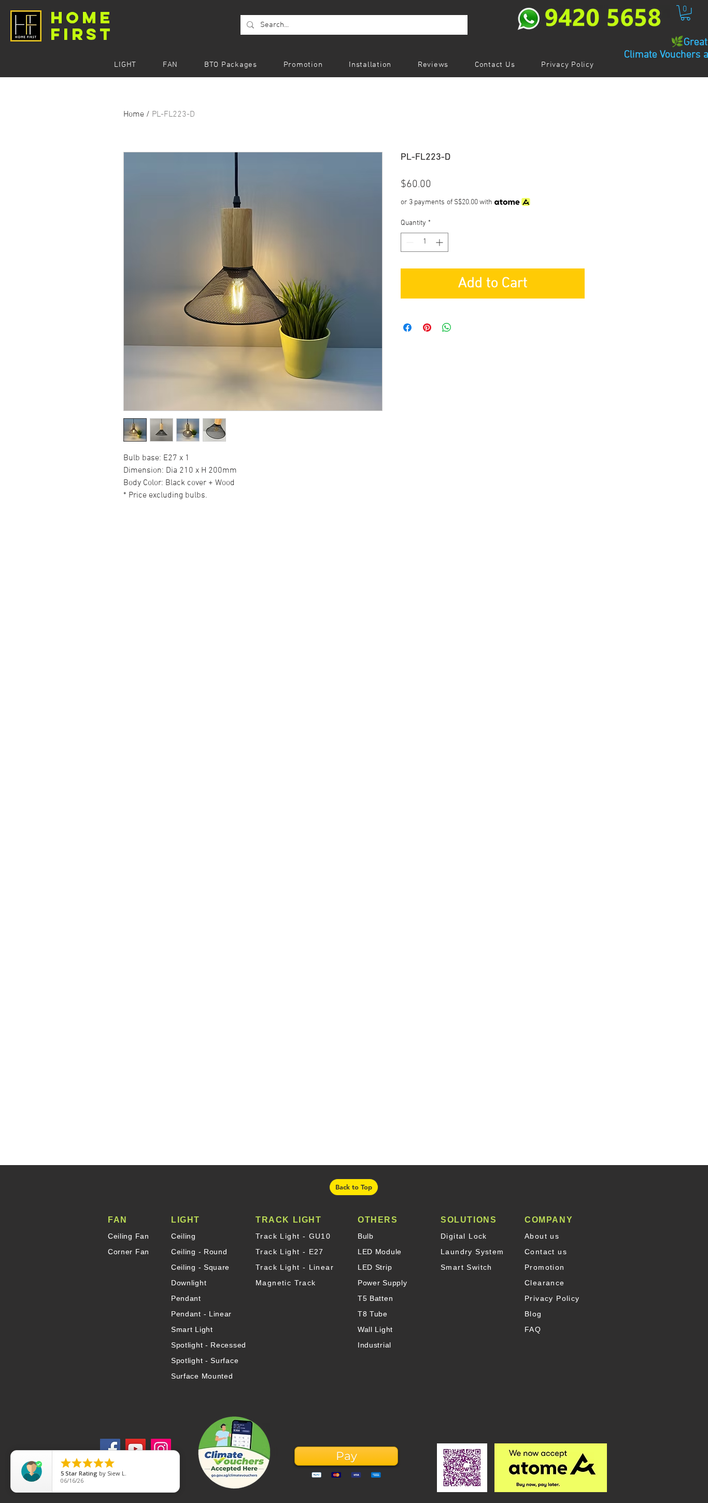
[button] (685, 12)
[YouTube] (135, 1449)
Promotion (545, 1267)
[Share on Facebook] (407, 327)
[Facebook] (110, 1449)
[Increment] (440, 242)
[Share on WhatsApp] (447, 327)
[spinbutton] (424, 242)
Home (133, 114)
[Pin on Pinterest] (427, 327)
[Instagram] (161, 1449)
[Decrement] (408, 242)
